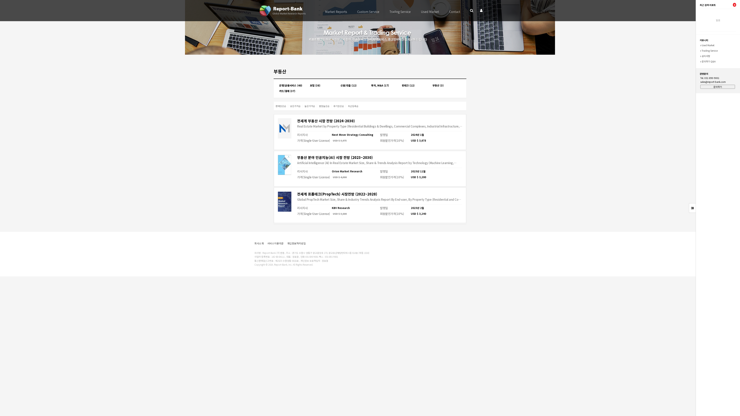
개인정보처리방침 (296, 243)
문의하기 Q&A (709, 61)
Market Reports (336, 11)
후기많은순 (338, 106)
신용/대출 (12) (349, 85)
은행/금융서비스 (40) (290, 85)
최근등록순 (353, 106)
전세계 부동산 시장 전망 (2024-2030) (326, 120)
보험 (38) (315, 85)
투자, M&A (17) (380, 85)
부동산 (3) (438, 85)
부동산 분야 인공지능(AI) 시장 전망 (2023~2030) (335, 157)
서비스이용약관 (275, 243)
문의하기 (717, 86)
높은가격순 (309, 106)
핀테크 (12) (408, 85)
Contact (454, 11)
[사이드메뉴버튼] (692, 208)
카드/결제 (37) (287, 91)
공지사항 (706, 56)
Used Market (430, 11)
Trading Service (400, 11)
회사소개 (259, 243)
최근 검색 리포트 (717, 5)
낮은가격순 (295, 106)
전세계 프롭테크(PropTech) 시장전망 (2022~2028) (337, 193)
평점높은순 (324, 106)
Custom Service (368, 11)
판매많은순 (281, 106)
